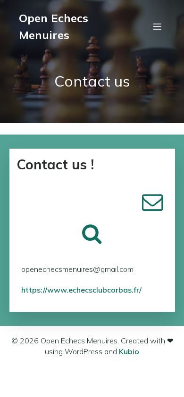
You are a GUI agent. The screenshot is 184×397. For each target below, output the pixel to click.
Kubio (129, 351)
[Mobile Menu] (157, 26)
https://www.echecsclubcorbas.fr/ (81, 289)
